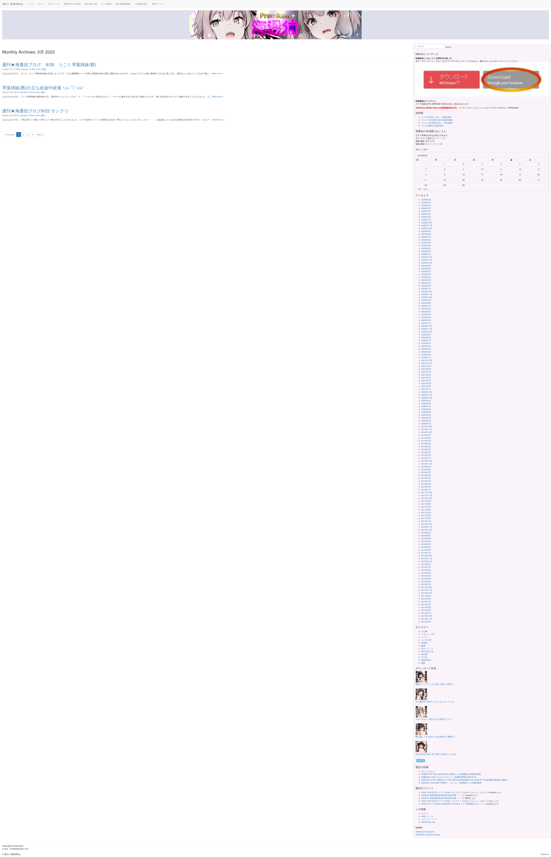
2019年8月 (426, 437)
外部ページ (157, 3)
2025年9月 (426, 231)
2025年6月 (426, 239)
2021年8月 (426, 368)
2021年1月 (426, 389)
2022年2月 (426, 354)
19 (520, 174)
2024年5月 (426, 277)
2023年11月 (426, 294)
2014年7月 (426, 601)
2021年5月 (426, 377)
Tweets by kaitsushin (425, 831)
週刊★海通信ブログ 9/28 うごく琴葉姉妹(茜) (49, 64)
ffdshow (503, 107)
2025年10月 (426, 228)
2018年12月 (426, 460)
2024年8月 (426, 268)
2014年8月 (426, 598)
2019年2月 (426, 455)
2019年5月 (426, 446)
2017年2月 (426, 518)
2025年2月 (426, 251)
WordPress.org (428, 822)
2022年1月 (426, 357)
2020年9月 (426, 400)
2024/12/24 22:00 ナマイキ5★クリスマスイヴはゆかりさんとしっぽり (453, 792)
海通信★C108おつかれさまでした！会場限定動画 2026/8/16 (448, 776)
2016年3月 (426, 546)
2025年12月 (426, 222)
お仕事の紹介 (141, 3)
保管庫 (424, 642)
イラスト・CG (427, 634)
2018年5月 (426, 478)
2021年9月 (426, 366)
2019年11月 (426, 429)
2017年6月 (426, 509)
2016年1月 (426, 552)
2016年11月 (426, 526)
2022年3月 (426, 351)
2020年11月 (426, 394)
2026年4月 (426, 211)
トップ (30, 3)
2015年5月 (426, 572)
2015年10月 (426, 561)
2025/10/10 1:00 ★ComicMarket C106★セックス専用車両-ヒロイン (452, 803)
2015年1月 (426, 584)
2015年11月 (426, 558)
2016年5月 (426, 541)
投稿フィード (427, 816)
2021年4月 (426, 380)
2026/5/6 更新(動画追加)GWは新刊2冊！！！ (441, 795)
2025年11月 (426, 225)
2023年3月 (426, 317)
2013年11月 (426, 618)
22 (445, 179)
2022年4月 (426, 348)
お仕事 (424, 631)
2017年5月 (426, 512)
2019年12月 (426, 426)
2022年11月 (426, 328)
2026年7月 (426, 202)
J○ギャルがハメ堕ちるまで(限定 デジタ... (434, 719)
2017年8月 (426, 503)
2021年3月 (426, 383)
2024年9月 (426, 265)
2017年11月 (426, 495)
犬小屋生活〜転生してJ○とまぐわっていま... (436, 701)
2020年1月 (426, 423)
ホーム (41, 3)
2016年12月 (426, 524)
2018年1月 (426, 489)
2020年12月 (426, 391)
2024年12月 (426, 257)
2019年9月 (426, 435)
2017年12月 (426, 492)
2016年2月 (426, 549)
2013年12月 (426, 615)
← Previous (9, 134)
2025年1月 (426, 254)
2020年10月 (426, 397)
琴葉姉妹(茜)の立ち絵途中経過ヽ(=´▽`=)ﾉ (42, 87)
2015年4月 (426, 575)
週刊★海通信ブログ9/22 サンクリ (35, 111)
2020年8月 (426, 403)
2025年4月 (426, 245)
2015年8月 (426, 564)
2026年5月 (426, 208)
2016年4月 (426, 544)
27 (539, 179)
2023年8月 (426, 302)
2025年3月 (426, 248)
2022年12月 (426, 325)
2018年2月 (426, 486)
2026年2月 (426, 216)
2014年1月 (426, 613)
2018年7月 (426, 472)
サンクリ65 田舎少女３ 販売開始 (436, 122)
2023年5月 (426, 311)
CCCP (494, 107)
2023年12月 (426, 291)
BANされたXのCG (72, 3)
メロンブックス (434, 143)
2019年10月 (426, 432)
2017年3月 (426, 515)
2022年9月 (426, 334)
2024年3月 (426, 282)
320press (544, 854)
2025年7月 (426, 236)
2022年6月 (426, 343)
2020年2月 (426, 420)
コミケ (424, 637)
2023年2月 (426, 320)
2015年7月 (426, 567)
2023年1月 (426, 323)
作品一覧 (420, 760)
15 (445, 174)
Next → (40, 134)
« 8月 (418, 189)
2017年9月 (426, 501)
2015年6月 (426, 569)
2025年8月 (426, 234)
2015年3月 (426, 578)
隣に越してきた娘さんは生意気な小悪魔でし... (436, 736)
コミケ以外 (426, 639)
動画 (423, 645)
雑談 (44, 69)
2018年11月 (426, 463)
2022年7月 (426, 340)
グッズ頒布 (106, 3)
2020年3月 (426, 417)
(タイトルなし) (428, 771)
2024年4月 (426, 279)
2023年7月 (426, 305)
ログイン (425, 813)
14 (426, 174)
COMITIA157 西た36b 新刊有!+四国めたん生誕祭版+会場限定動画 (451, 774)
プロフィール (54, 3)
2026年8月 (426, 199)
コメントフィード (429, 819)
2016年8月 (426, 535)
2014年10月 (426, 592)
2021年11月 (426, 363)
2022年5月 (426, 346)
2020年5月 (426, 412)
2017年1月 (426, 521)
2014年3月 (426, 610)
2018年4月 (426, 480)
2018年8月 (426, 469)
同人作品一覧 (91, 3)
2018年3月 (426, 483)
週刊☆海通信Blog (12, 4)
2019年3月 (426, 452)
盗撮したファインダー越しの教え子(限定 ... (435, 684)
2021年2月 (426, 386)
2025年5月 (426, 242)
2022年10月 (426, 331)
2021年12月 (426, 360)
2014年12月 (426, 587)
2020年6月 (426, 409)
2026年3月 (426, 213)
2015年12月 (426, 555)
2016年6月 (426, 538)
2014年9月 (426, 595)
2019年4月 (426, 449)
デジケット (439, 138)
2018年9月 (426, 466)
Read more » (218, 73)
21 (426, 179)
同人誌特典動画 (123, 3)
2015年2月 (426, 581)
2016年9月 (426, 532)
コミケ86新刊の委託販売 (432, 125)
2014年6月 (426, 604)
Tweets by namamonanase (428, 834)
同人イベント (427, 648)
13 (539, 169)
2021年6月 (426, 374)
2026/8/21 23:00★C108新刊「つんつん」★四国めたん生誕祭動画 (451, 782)
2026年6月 (426, 205)
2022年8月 (426, 337)
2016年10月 (426, 529)
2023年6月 (426, 308)
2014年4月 (426, 607)
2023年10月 (426, 297)
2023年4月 (426, 314)
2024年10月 (426, 262)
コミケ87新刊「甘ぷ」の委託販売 (436, 117)
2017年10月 (426, 498)
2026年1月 (426, 219)
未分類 (424, 654)
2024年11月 (426, 259)
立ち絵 (424, 657)
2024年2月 (426, 285)
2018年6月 (426, 475)
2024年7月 (426, 271)
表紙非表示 (426, 659)
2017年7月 (426, 506)
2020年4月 (426, 414)
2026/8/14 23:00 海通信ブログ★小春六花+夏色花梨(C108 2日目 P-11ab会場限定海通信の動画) (464, 779)
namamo (25, 69)
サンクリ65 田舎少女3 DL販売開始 (437, 119)
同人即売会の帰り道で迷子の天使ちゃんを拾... (436, 754)
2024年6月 (426, 274)
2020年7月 (426, 406)
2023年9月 (426, 300)
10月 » (426, 189)
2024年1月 (426, 288)
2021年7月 (426, 371)
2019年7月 (426, 440)
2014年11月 (426, 590)
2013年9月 (426, 621)
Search (448, 46)
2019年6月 (426, 443)
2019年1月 (426, 457)
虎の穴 (430, 141)
